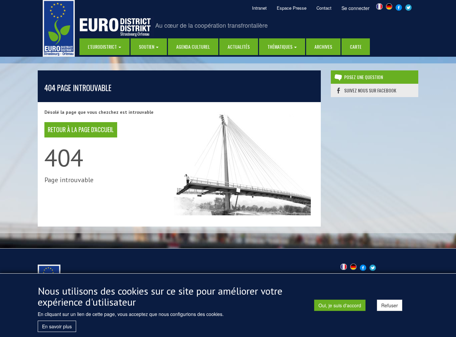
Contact (323, 8)
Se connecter (355, 8)
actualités (239, 46)
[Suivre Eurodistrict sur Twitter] (408, 6)
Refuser (389, 305)
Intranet (259, 8)
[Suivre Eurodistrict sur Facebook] (399, 6)
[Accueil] (59, 27)
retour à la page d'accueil (81, 129)
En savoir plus (57, 326)
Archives (323, 46)
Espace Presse (291, 8)
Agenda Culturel (193, 46)
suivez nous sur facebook (370, 90)
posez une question (363, 76)
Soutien (147, 46)
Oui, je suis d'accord (339, 305)
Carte (356, 46)
